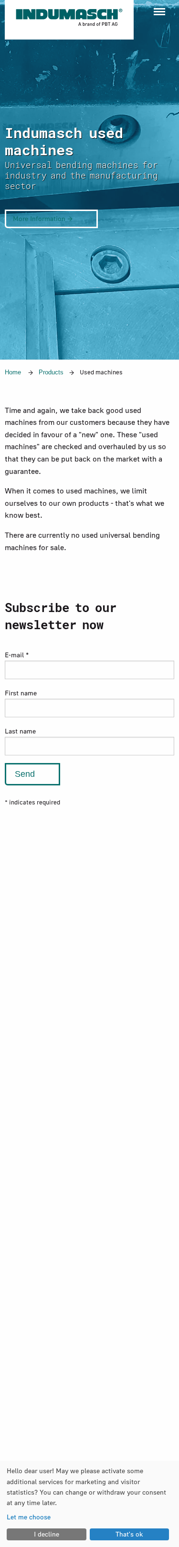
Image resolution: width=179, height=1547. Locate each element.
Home (13, 372)
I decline (46, 1534)
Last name (20, 731)
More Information (40, 218)
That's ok (129, 1534)
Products (51, 372)
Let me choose (29, 1517)
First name (21, 693)
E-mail (17, 655)
